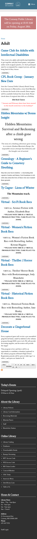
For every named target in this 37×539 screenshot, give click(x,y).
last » (33, 364)
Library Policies (8, 408)
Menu (33, 4)
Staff (4, 424)
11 (24, 364)
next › (28, 364)
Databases (6, 446)
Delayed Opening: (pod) (11, 390)
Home (3, 39)
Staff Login (4, 530)
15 (13, 367)
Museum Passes (8, 420)
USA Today (7, 475)
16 (16, 367)
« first (3, 364)
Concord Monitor (9, 471)
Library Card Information (11, 412)
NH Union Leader (9, 466)
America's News (8, 479)
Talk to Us (6, 487)
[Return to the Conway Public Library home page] (12, 6)
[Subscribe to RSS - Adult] (2, 369)
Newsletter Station (9, 428)
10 (21, 364)
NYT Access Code (9, 458)
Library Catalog (8, 442)
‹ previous (9, 365)
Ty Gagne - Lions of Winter (17, 187)
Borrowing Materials (10, 416)
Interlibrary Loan (8, 483)
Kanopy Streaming (9, 454)
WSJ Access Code (9, 462)
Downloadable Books (10, 450)
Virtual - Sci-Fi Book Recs (16, 202)
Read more (5, 73)
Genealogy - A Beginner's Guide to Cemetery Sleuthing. (16, 163)
